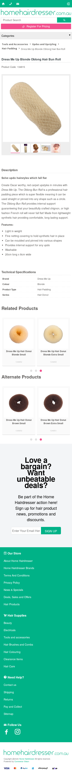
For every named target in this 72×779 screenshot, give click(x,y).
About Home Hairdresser (18, 561)
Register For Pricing (38, 26)
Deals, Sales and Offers (17, 597)
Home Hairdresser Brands (19, 568)
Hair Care (9, 666)
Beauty (8, 623)
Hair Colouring (12, 652)
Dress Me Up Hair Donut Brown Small (24, 421)
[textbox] (29, 20)
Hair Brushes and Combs (18, 644)
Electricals (10, 630)
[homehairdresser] (36, 753)
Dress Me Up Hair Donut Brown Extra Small (58, 421)
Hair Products (12, 604)
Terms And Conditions (17, 575)
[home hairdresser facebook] (9, 733)
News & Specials (13, 590)
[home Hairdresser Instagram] (20, 733)
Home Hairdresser (26, 759)
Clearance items (13, 659)
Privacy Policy (12, 582)
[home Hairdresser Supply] (36, 12)
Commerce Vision (21, 761)
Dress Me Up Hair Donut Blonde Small (44, 352)
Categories (7, 36)
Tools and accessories (17, 637)
